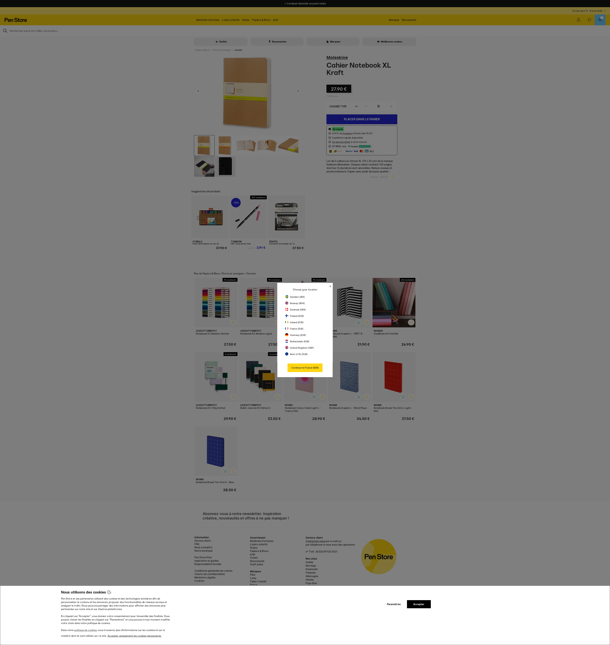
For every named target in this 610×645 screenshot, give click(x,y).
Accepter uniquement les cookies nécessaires (134, 635)
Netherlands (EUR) (299, 341)
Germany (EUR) (298, 335)
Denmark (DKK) (298, 309)
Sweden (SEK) (297, 297)
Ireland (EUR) (297, 322)
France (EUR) (296, 328)
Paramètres (394, 604)
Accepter (418, 604)
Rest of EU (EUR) (299, 354)
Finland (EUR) (297, 316)
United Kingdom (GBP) (302, 347)
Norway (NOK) (297, 303)
